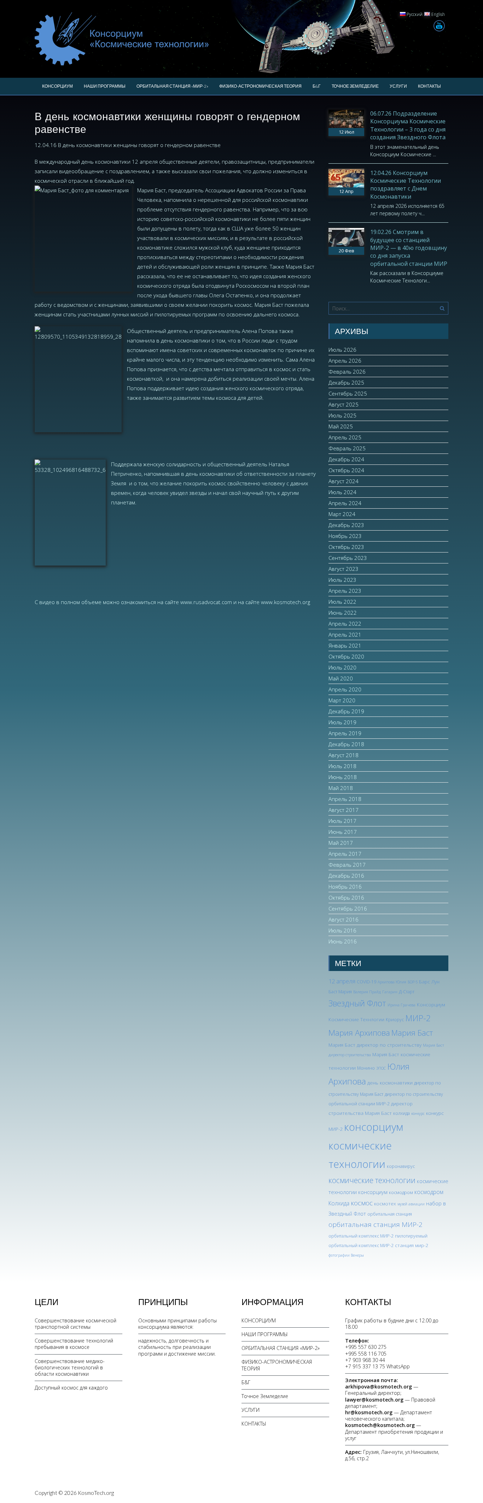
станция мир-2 (411, 1245)
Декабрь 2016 (346, 875)
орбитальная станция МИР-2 (375, 1224)
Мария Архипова (359, 1032)
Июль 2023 (342, 579)
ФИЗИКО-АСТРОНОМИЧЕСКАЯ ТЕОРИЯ (260, 86)
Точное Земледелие (355, 86)
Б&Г (317, 86)
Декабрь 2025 (346, 382)
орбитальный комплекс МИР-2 (361, 1236)
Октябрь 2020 (346, 656)
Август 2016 (343, 919)
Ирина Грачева (401, 1004)
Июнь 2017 (342, 831)
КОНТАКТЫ (429, 86)
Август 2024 (343, 481)
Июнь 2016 (342, 941)
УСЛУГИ (398, 86)
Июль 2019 (342, 722)
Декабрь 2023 (346, 524)
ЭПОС (381, 1068)
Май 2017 (340, 842)
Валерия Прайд (367, 991)
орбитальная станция (389, 1214)
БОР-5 (413, 981)
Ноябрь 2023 (345, 535)
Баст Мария (340, 992)
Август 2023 (343, 568)
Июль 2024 (342, 492)
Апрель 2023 (344, 590)
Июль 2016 (342, 930)
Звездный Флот (357, 1003)
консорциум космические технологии (365, 1145)
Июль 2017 (342, 820)
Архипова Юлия (392, 981)
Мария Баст (412, 1033)
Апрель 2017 (344, 853)
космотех (385, 1203)
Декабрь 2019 (346, 711)
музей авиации (411, 1203)
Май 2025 (340, 426)
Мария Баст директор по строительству (374, 1044)
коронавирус (401, 1166)
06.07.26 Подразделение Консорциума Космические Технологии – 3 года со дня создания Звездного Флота (408, 125)
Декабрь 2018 (346, 744)
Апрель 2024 (344, 503)
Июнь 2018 (342, 776)
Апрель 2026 (344, 360)
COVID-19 (366, 982)
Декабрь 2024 (346, 459)
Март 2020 (341, 700)
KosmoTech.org (96, 1493)
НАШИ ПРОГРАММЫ (105, 86)
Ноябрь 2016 (345, 886)
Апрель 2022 (344, 623)
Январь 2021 (344, 645)
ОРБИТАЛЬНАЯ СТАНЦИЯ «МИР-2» (172, 86)
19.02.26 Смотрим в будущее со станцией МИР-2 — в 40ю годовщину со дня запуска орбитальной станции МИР (408, 248)
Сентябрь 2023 (347, 557)
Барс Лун (429, 981)
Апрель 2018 (344, 798)
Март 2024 (341, 513)
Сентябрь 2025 (347, 393)
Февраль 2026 (347, 371)
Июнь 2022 (342, 612)
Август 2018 (343, 755)
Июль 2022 (342, 601)
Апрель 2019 (344, 733)
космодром (401, 1192)
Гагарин (389, 991)
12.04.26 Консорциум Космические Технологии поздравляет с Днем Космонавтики (405, 184)
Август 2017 (343, 809)
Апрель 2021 (344, 634)
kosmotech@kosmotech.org (380, 1425)
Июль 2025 (342, 415)
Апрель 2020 (344, 689)
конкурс (418, 1113)
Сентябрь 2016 (347, 908)
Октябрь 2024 (346, 470)
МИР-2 (418, 1018)
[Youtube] (439, 25)
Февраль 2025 (347, 448)
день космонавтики (390, 1082)
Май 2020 (340, 678)
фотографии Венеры (346, 1255)
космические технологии (371, 1180)
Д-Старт (406, 992)
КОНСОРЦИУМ (57, 86)
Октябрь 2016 (346, 897)
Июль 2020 (342, 667)
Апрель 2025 (344, 437)
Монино (366, 1068)
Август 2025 (343, 404)
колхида (401, 1113)
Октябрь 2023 (346, 546)
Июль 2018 (342, 766)
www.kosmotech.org (285, 602)
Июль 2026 (342, 349)
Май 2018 (340, 787)
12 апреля (341, 981)
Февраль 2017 (347, 864)
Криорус (395, 1020)
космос (362, 1202)
